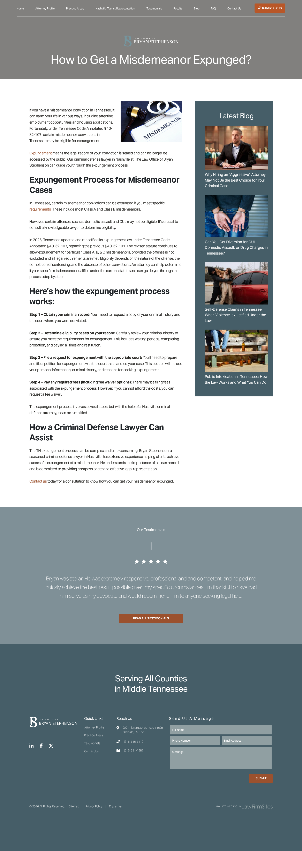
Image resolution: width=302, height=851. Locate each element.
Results (177, 8)
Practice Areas (75, 8)
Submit (261, 778)
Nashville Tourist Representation (115, 8)
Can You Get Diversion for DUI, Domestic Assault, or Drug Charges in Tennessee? (236, 248)
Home (20, 8)
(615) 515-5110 (133, 741)
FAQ (213, 8)
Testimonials (154, 8)
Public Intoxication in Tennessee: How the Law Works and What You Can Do (236, 379)
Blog (196, 8)
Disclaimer (115, 806)
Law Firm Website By (228, 806)
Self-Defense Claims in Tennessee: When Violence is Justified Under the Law (235, 315)
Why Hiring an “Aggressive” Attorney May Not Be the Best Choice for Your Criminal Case (235, 180)
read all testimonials (151, 618)
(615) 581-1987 (133, 750)
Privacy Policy (94, 806)
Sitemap (74, 806)
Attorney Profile (45, 8)
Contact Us (234, 8)
